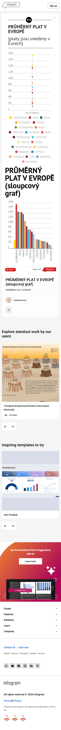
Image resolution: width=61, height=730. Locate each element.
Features (8, 614)
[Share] (9, 310)
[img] (14, 244)
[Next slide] (13, 427)
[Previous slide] (5, 427)
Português (24, 653)
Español (32, 653)
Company (9, 631)
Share (11, 270)
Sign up (53, 6)
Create (7, 608)
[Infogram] (11, 5)
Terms (7, 700)
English (7, 653)
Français (41, 653)
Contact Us (9, 647)
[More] (55, 18)
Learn (7, 625)
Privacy (17, 700)
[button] (19, 117)
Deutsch (14, 653)
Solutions (9, 619)
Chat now (23, 647)
